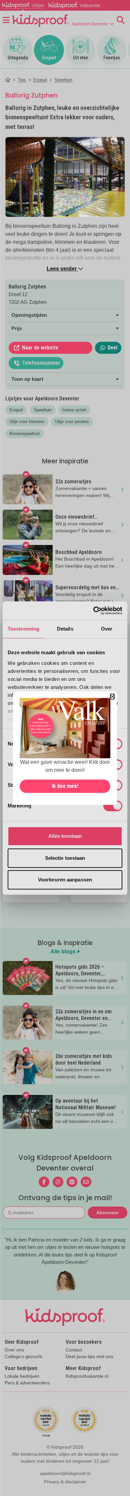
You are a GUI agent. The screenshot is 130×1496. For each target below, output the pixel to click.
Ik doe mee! (65, 786)
